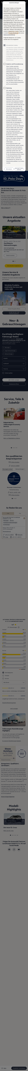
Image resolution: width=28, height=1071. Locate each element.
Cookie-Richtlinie (13, 33)
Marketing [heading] (9, 88)
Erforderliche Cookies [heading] (12, 45)
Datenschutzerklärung (9, 34)
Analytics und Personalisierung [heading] (14, 64)
